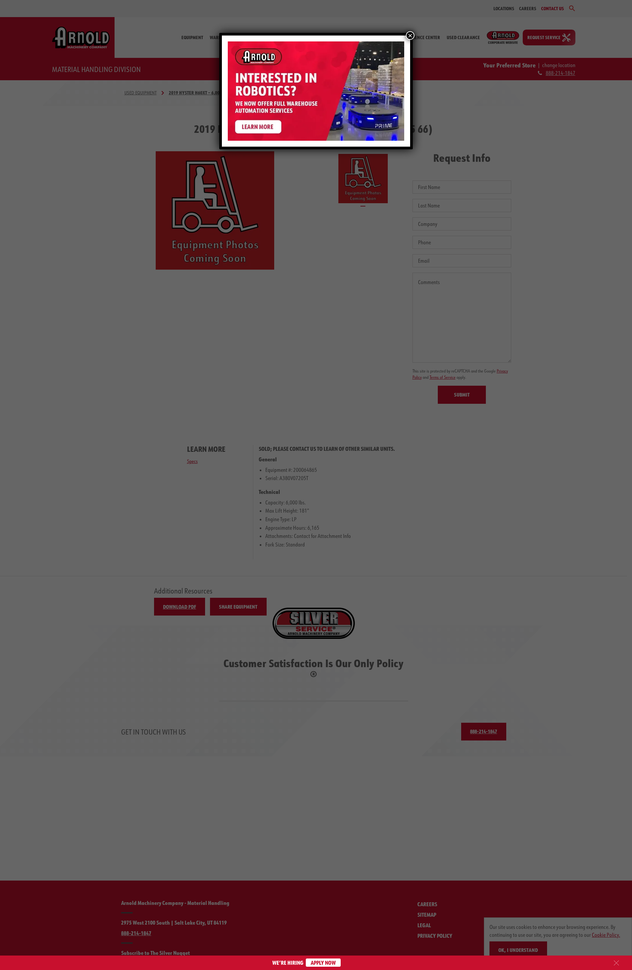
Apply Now (323, 962)
